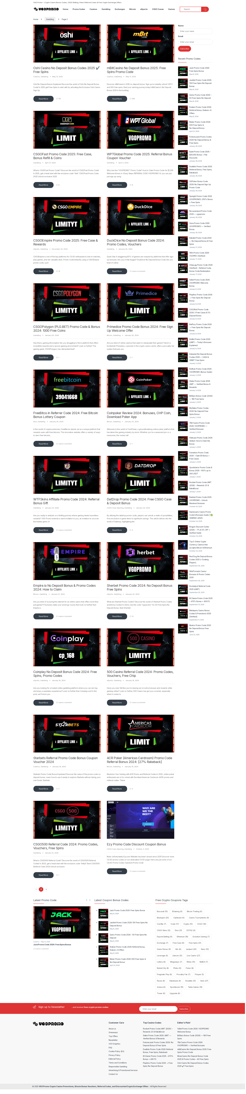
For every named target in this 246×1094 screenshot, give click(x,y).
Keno (205, 949)
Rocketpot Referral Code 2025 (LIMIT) (199, 587)
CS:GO (201, 924)
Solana (161, 987)
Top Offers (113, 1036)
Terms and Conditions (118, 1063)
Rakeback (175, 981)
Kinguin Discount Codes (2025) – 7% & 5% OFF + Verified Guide (199, 530)
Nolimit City (163, 968)
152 (59, 99)
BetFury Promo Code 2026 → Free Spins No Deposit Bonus (200, 327)
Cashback (179, 918)
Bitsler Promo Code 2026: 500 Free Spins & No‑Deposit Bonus (200, 125)
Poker (190, 968)
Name (180, 26)
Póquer (199, 974)
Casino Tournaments (199, 918)
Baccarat (162, 911)
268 (133, 99)
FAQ (110, 1048)
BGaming (177, 911)
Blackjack (163, 918)
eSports (144, 9)
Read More (43, 99)
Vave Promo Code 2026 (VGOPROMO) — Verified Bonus (200, 226)
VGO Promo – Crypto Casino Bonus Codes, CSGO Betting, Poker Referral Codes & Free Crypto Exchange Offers (77, 2)
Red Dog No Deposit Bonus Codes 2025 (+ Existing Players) (200, 559)
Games (171, 9)
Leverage (162, 955)
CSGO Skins (163, 930)
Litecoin (177, 955)
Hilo (178, 949)
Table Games (195, 987)
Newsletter (113, 1040)
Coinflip (161, 924)
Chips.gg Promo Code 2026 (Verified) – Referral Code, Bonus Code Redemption (201, 268)
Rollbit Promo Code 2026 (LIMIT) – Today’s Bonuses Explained (200, 342)
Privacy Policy (114, 1055)
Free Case (178, 943)
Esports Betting (164, 937)
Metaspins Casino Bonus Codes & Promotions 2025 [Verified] (200, 613)
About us (112, 1029)
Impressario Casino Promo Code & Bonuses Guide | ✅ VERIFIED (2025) (201, 515)
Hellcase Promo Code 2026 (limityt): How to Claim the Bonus (200, 441)
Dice (178, 930)
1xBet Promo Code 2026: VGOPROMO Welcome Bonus (199, 283)
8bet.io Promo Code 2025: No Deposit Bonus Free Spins (200, 628)
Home (65, 9)
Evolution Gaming (201, 937)
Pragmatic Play (164, 974)
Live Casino (193, 955)
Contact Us (113, 1074)
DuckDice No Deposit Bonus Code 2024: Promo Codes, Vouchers (136, 242)
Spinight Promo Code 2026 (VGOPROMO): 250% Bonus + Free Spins (201, 199)
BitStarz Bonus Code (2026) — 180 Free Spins (201, 397)
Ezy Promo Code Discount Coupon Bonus (136, 844)
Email (180, 36)
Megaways (176, 962)
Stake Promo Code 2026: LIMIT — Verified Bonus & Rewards (199, 384)
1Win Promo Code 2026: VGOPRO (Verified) (199, 254)
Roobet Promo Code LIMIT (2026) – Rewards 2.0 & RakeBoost (200, 485)
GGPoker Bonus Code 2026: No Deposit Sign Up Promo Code (200, 184)
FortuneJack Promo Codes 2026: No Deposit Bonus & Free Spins (200, 140)
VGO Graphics (114, 1044)
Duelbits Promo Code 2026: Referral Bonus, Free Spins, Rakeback (200, 169)
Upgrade (175, 993)
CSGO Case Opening (115, 508)
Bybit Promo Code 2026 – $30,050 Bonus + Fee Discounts (200, 155)
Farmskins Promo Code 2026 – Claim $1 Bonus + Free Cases (199, 456)
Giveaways (113, 1032)
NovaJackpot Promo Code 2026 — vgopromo (200, 212)
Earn (35, 422)
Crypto (188, 924)
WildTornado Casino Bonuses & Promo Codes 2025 (199, 574)
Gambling (106, 9)
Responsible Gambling (118, 1066)
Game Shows (164, 949)
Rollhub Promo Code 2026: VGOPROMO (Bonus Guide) (200, 370)
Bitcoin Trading (194, 911)
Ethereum (182, 937)
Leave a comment (138, 271)
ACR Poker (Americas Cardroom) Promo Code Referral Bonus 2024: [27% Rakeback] (139, 760)
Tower (161, 993)
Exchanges (120, 9)
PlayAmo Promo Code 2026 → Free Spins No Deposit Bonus (200, 298)
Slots (204, 981)
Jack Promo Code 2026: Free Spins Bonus (199, 69)
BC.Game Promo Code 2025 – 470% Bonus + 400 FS (201, 599)
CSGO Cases (158, 9)
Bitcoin (132, 9)
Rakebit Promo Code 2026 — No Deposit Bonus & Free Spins (201, 241)
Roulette (190, 981)
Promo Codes (79, 9)
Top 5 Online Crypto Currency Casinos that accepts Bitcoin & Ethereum (200, 544)
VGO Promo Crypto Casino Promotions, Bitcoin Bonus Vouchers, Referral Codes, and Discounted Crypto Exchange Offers (93, 1086)
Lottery (161, 962)
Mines (191, 962)
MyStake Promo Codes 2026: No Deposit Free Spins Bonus (199, 411)
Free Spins (195, 943)
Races (161, 981)
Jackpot (191, 949)
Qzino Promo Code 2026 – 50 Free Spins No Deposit (200, 96)
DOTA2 (191, 930)
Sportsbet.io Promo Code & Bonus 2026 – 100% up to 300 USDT (200, 470)
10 (59, 271)
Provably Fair (184, 974)
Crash (175, 924)
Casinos (93, 9)
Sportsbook (176, 987)
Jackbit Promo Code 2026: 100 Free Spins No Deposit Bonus (200, 83)
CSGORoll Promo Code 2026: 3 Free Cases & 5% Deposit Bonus (200, 312)
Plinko (177, 968)
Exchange (162, 943)
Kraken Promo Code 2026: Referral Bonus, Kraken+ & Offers (200, 110)
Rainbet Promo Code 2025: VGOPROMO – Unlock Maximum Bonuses (200, 500)
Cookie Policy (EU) (116, 1051)
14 (133, 616)
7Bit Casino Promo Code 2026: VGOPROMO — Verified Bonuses (199, 426)
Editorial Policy (115, 1059)
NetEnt (204, 962)
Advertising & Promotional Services (123, 1070)
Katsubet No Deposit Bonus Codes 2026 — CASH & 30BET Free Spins (200, 357)
